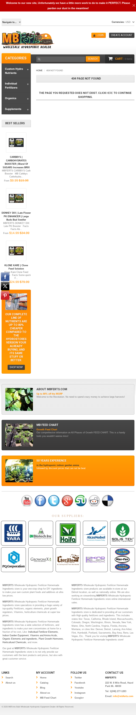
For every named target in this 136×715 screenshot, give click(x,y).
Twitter (78, 677)
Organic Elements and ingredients (19, 638)
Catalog (44, 682)
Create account (121, 35)
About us (10, 682)
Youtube (79, 687)
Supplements (13, 109)
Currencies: (118, 22)
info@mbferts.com (123, 696)
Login (100, 35)
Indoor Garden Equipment (15, 635)
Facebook (80, 682)
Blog (42, 687)
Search (9, 677)
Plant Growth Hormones (51, 638)
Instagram (80, 692)
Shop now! (16, 367)
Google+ (79, 697)
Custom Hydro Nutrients (14, 71)
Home (39, 70)
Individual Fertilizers (11, 85)
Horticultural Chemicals (14, 642)
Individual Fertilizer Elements (43, 632)
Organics (10, 98)
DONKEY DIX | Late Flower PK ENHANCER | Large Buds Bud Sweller (16, 216)
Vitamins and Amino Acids (43, 635)
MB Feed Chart (48, 697)
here (110, 93)
